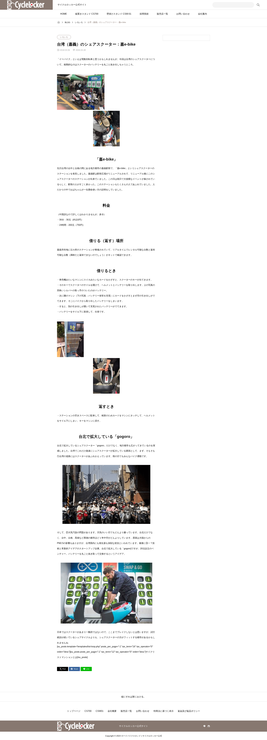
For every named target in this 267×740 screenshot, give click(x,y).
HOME (63, 14)
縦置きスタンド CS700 (86, 14)
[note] (209, 726)
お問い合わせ (183, 14)
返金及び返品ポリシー (189, 711)
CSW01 (99, 711)
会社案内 (202, 14)
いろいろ (64, 37)
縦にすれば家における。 (133, 697)
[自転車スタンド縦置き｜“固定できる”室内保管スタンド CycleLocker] (26, 5)
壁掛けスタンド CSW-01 (119, 14)
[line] (204, 726)
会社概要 (112, 711)
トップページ (73, 711)
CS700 (88, 711)
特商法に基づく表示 (164, 711)
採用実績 (144, 14)
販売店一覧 (162, 14)
